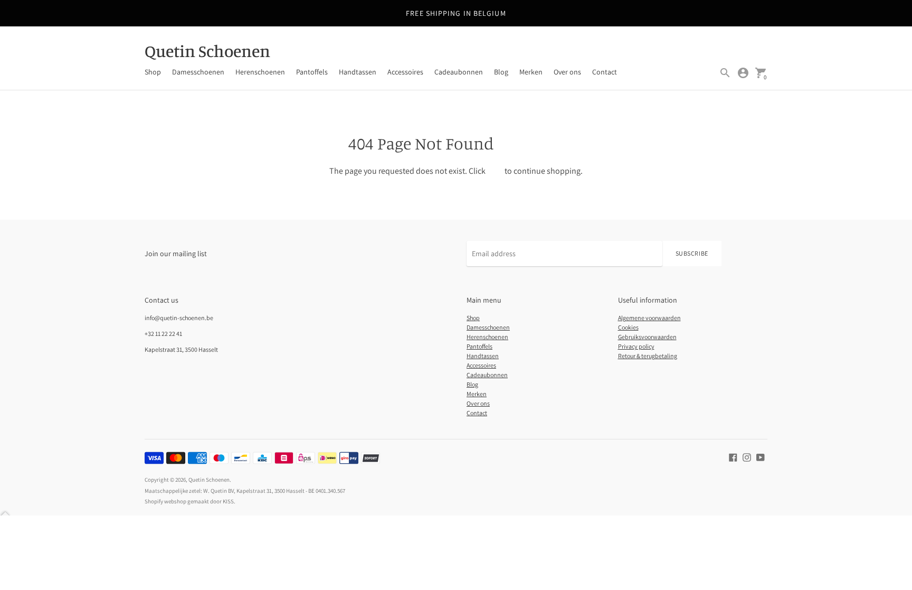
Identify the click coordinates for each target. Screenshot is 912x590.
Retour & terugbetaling (647, 356)
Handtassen (357, 72)
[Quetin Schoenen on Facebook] (733, 456)
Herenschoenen (260, 72)
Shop (153, 72)
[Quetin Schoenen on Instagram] (747, 456)
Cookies (628, 327)
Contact (604, 72)
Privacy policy (636, 346)
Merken (531, 72)
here (495, 170)
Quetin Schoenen (209, 479)
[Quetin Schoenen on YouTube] (760, 456)
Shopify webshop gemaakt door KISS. (190, 501)
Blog (501, 72)
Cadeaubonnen (458, 72)
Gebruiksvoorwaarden (647, 337)
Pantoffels (312, 72)
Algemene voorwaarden (649, 318)
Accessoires (405, 72)
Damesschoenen (198, 72)
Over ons (567, 72)
